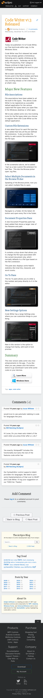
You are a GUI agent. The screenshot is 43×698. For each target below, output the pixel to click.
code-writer (17, 389)
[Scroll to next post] (38, 409)
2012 (31, 588)
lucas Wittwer (28, 409)
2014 (5, 588)
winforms (28, 567)
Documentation (13, 651)
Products (13, 627)
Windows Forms (9, 606)
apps (10, 389)
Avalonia (35, 604)
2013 (18, 588)
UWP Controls (12, 640)
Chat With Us (13, 659)
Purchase (31, 627)
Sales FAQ (31, 637)
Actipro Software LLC (29, 690)
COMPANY (34, 6)
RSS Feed (31, 546)
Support (13, 646)
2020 (5, 584)
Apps (16, 642)
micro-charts (32, 562)
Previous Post (22, 515)
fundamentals (20, 562)
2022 (18, 582)
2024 (31, 580)
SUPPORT (26, 6)
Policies (31, 656)
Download (22, 667)
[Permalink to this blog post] (37, 20)
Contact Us (30, 659)
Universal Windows (24, 606)
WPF (30, 604)
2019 (18, 584)
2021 (31, 582)
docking (7, 562)
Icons (10, 642)
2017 (5, 586)
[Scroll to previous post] (36, 409)
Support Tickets (12, 656)
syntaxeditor (9, 567)
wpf (34, 567)
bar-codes (14, 560)
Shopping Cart (31, 632)
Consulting (31, 640)
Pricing (31, 635)
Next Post (32, 519)
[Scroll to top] (38, 621)
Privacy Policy (16, 694)
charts (25, 560)
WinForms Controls (12, 637)
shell (27, 565)
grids (26, 562)
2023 (5, 582)
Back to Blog (13, 519)
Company (30, 646)
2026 (5, 580)
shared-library (20, 565)
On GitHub (30, 654)
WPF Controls (12, 632)
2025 (18, 580)
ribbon (11, 565)
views (22, 567)
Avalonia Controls (13, 635)
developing (30, 560)
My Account (21, 671)
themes (17, 567)
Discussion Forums (12, 654)
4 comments (33, 29)
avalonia (7, 560)
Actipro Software (9, 602)
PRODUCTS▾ (9, 6)
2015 (31, 586)
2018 (31, 584)
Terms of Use (26, 694)
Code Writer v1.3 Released (18, 22)
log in (12, 499)
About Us (31, 651)
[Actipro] (7, 3)
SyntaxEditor (21, 608)
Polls (13, 661)
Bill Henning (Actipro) (14, 428)
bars (20, 560)
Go (37, 542)
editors (13, 562)
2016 (18, 586)
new (6, 564)
